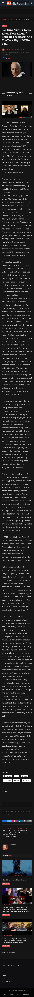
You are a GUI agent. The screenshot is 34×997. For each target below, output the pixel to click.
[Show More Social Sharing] (12, 58)
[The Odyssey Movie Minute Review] (17, 868)
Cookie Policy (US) (7, 982)
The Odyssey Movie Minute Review (14, 880)
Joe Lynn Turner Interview (22, 811)
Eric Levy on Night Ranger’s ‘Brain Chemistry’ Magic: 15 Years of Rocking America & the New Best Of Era (15, 940)
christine (10, 49)
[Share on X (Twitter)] (6, 58)
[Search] (31, 3)
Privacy (4, 975)
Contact (4, 978)
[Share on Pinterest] (9, 58)
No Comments (25, 52)
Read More (6, 883)
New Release (6, 814)
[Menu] (3, 3)
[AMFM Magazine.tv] (18, 3)
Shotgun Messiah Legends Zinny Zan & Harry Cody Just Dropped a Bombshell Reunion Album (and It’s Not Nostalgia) (16, 909)
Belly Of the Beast (8, 811)
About (3, 972)
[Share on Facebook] (3, 58)
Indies (4, 25)
